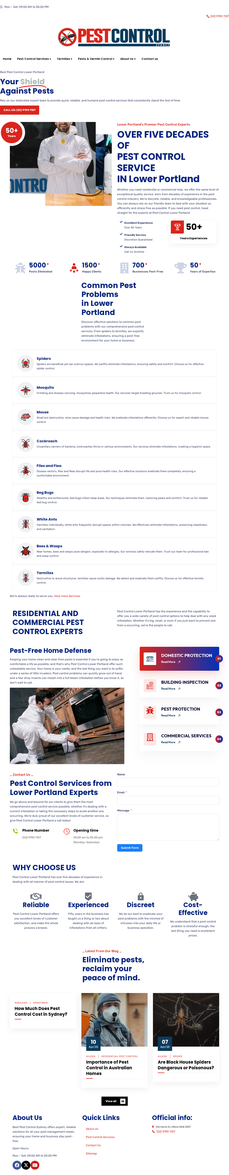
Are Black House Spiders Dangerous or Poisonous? (186, 1065)
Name (121, 774)
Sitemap (91, 1153)
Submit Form (130, 847)
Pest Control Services (100, 1137)
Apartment (41, 1002)
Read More (168, 662)
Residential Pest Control (119, 1056)
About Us (92, 1129)
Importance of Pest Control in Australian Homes (109, 1067)
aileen (90, 1056)
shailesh (21, 1002)
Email (121, 792)
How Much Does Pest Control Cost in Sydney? (41, 1011)
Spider (177, 1056)
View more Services (67, 596)
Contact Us (93, 1145)
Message (123, 810)
